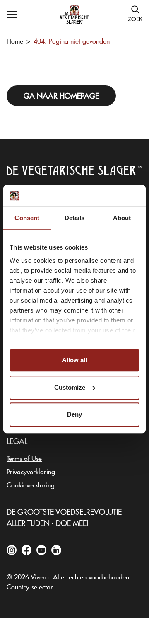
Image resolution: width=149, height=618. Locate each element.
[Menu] (11, 14)
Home (15, 40)
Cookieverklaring (31, 484)
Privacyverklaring (31, 471)
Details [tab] (75, 217)
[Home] (74, 14)
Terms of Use (24, 458)
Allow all (74, 360)
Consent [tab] (26, 217)
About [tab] (122, 217)
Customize (69, 387)
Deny (74, 414)
